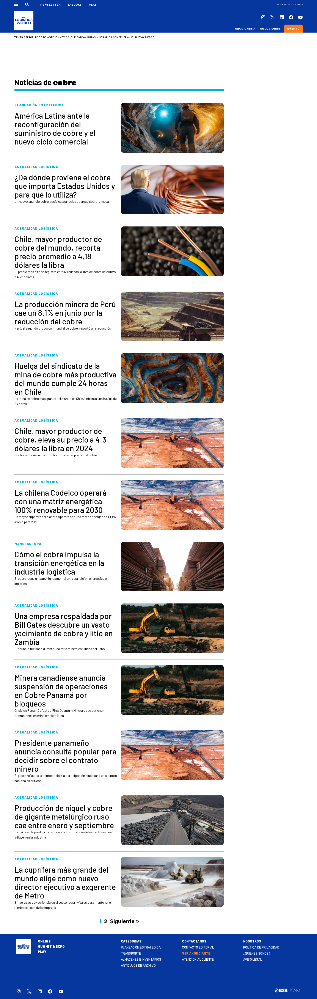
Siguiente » (124, 921)
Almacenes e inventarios (141, 959)
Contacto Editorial (198, 947)
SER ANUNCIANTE (196, 953)
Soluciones (270, 28)
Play (92, 4)
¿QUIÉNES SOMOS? (256, 953)
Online (44, 941)
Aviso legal (252, 959)
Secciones (244, 28)
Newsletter (50, 4)
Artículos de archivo (138, 966)
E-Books (75, 4)
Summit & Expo (51, 947)
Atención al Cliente (198, 959)
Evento (293, 28)
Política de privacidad (261, 947)
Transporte (131, 953)
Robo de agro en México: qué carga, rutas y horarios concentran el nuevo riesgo (94, 37)
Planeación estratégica (141, 947)
